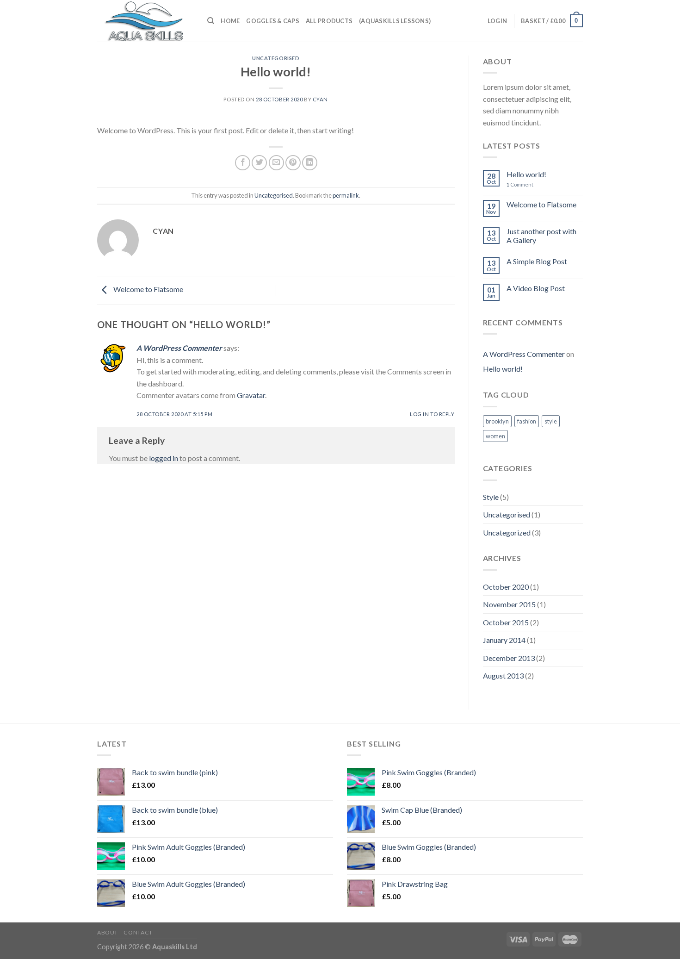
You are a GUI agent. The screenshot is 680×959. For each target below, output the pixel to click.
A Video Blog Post (536, 288)
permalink (346, 195)
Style (491, 496)
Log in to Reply (432, 414)
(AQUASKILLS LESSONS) (395, 21)
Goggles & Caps (272, 21)
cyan (320, 99)
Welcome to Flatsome (147, 289)
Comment (520, 184)
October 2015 (506, 622)
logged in (163, 458)
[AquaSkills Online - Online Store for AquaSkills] (145, 20)
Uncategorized (507, 532)
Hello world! (526, 174)
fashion (526, 421)
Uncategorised (275, 58)
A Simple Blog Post (537, 261)
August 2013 (503, 675)
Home (230, 21)
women (495, 436)
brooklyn (497, 421)
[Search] (210, 21)
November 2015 (509, 604)
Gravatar (251, 395)
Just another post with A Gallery (541, 235)
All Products (329, 21)
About (107, 932)
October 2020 (506, 586)
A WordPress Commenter (179, 347)
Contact (138, 932)
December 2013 (509, 658)
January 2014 (504, 639)
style (550, 421)
